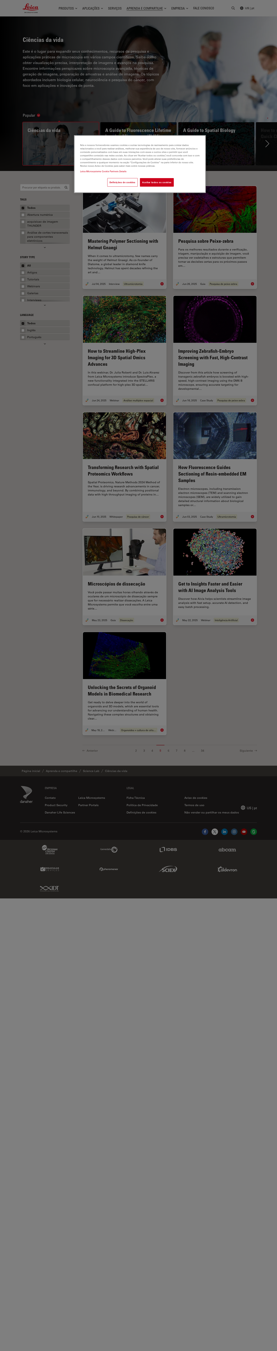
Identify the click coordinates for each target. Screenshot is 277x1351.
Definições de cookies (122, 182)
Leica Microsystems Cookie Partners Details (103, 171)
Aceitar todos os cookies (157, 182)
